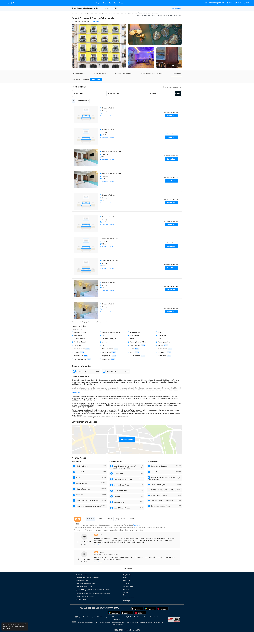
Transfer (122, 3)
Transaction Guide (82, 580)
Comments (176, 73)
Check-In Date (78, 93)
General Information (123, 73)
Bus (110, 3)
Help (230, 3)
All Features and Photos (107, 116)
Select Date (96, 79)
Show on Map (94, 21)
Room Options (79, 73)
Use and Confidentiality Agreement (87, 578)
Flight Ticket (127, 575)
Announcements (128, 598)
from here (136, 525)
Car (115, 3)
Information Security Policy (85, 586)
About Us (126, 589)
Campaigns (127, 601)
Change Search (176, 8)
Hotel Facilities (100, 73)
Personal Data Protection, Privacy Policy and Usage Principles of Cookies (93, 590)
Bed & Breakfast (83, 100)
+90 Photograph (175, 66)
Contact (125, 592)
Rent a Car (126, 580)
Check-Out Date (113, 93)
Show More (76, 392)
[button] (246, 3)
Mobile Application (82, 575)
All (73, 100)
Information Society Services (85, 583)
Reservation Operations (215, 3)
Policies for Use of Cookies (85, 596)
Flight (98, 3)
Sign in (238, 3)
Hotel (104, 3)
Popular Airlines (81, 599)
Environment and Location (152, 73)
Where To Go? (128, 586)
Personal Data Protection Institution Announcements (93, 594)
